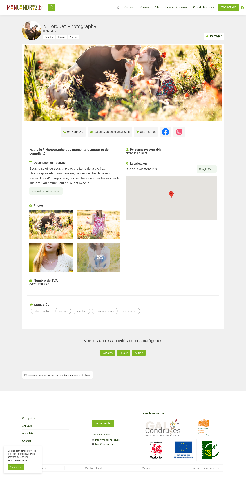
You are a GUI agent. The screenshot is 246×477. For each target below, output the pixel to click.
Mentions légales (94, 468)
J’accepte (16, 467)
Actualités (27, 433)
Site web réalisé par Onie (205, 468)
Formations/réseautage (176, 7)
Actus (157, 7)
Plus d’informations (18, 460)
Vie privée (147, 468)
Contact (26, 440)
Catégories (129, 7)
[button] (171, 194)
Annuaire (144, 7)
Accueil (118, 7)
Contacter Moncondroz (204, 7)
